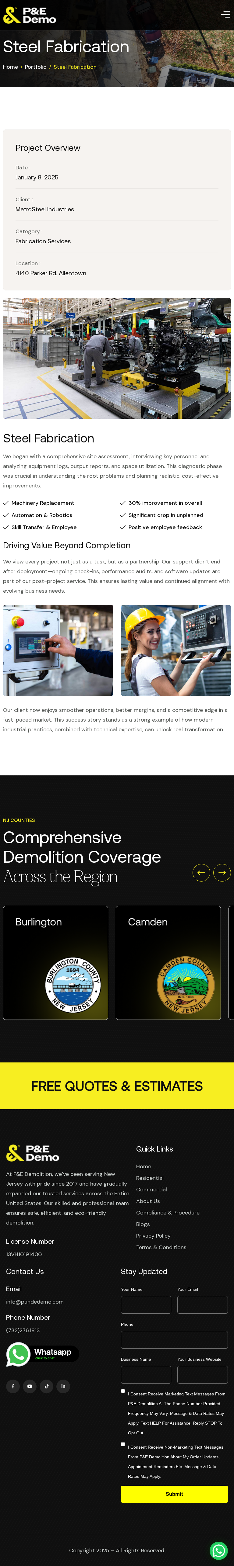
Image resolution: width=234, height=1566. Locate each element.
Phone (127, 1324)
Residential (150, 1178)
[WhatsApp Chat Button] (219, 1551)
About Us (148, 1201)
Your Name (132, 1289)
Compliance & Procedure (168, 1212)
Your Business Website (199, 1359)
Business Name (136, 1359)
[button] (201, 873)
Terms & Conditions (161, 1247)
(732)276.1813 (23, 1330)
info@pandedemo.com (35, 1301)
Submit (174, 1494)
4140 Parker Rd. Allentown (51, 272)
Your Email (187, 1289)
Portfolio (36, 67)
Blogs (143, 1224)
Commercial (151, 1189)
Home (10, 67)
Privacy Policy (153, 1235)
